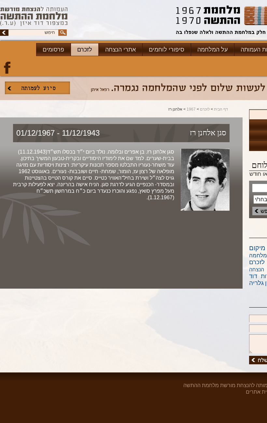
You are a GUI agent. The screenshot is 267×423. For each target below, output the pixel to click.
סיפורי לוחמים (166, 49)
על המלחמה (212, 49)
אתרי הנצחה (120, 49)
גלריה (256, 282)
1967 (191, 109)
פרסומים (53, 49)
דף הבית (221, 109)
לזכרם (84, 49)
